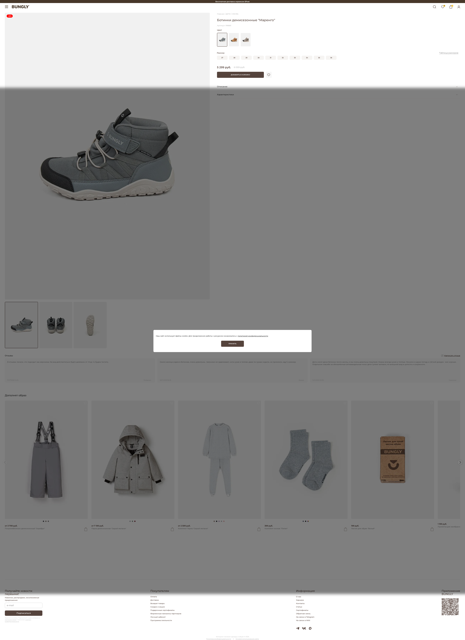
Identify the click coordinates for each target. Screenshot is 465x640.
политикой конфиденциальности (253, 336)
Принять (233, 343)
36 (331, 58)
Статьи (299, 607)
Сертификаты (302, 610)
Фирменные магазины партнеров (165, 614)
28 (234, 58)
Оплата (153, 597)
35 (319, 58)
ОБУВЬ (235, 14)
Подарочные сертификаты (162, 610)
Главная (220, 14)
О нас (298, 597)
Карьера (300, 600)
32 (283, 58)
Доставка (154, 600)
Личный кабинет (158, 617)
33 (295, 58)
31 (270, 58)
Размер (221, 53)
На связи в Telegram (305, 617)
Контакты (300, 603)
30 (259, 58)
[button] (4, 462)
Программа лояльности (161, 620)
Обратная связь (303, 614)
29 (246, 58)
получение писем (10, 620)
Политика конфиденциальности (218, 639)
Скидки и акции (157, 607)
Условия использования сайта (247, 639)
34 (307, 58)
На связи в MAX (303, 620)
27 (222, 58)
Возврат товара (157, 603)
